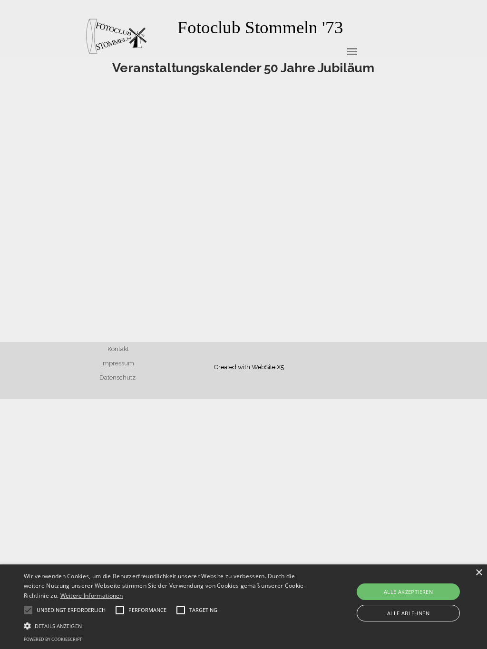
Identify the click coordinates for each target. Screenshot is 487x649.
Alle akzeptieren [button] (408, 591)
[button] (167, 625)
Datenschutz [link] (117, 377)
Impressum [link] (117, 363)
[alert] (243, 606)
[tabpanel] (260, 27)
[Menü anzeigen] (352, 51)
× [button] (478, 572)
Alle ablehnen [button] (408, 613)
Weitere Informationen (91, 596)
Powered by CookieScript (53, 639)
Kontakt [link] (118, 349)
